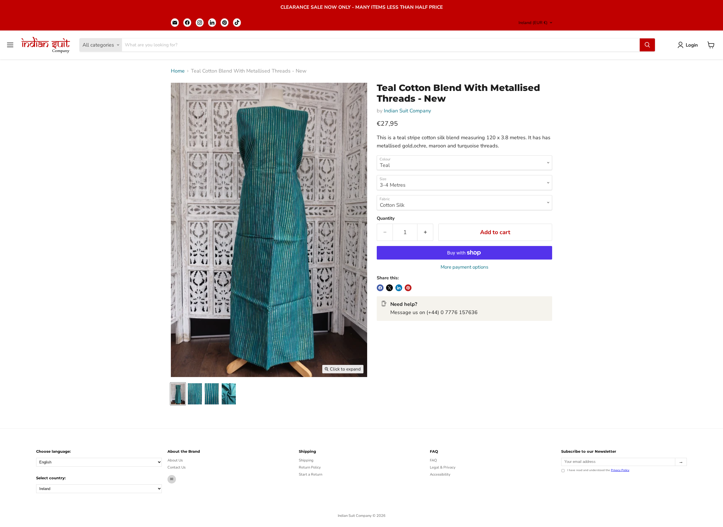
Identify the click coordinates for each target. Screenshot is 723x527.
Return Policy (310, 467)
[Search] (647, 44)
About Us (175, 460)
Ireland (533, 22)
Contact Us (176, 467)
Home (178, 71)
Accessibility (440, 474)
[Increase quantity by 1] (425, 232)
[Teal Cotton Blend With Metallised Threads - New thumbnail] (178, 394)
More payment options (464, 267)
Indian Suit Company (407, 110)
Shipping (306, 460)
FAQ (433, 460)
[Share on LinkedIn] (398, 287)
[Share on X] (389, 287)
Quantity (386, 218)
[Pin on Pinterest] (408, 287)
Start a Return (310, 474)
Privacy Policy (620, 470)
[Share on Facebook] (380, 287)
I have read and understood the (598, 470)
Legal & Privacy (443, 467)
